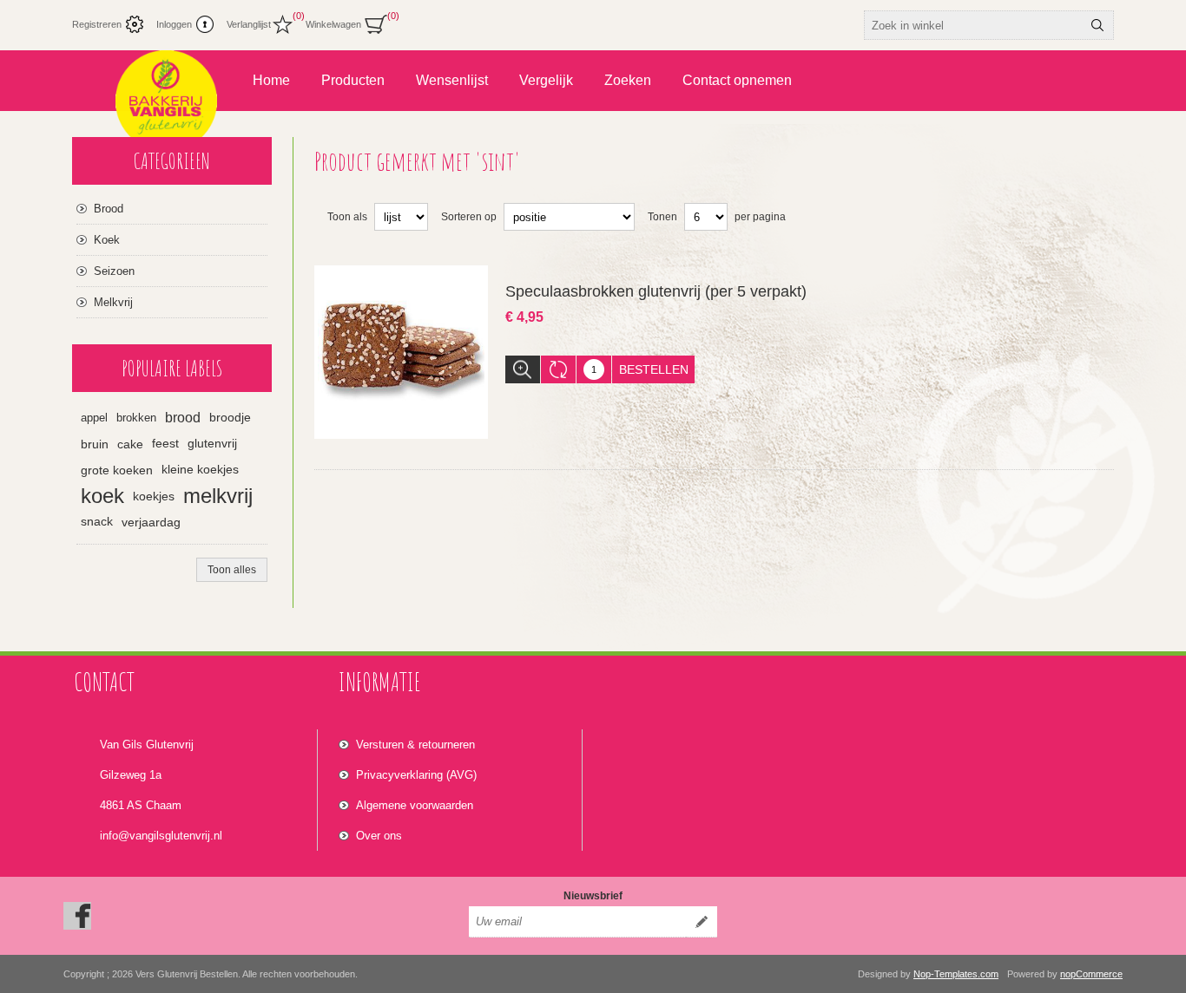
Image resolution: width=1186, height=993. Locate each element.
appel (94, 417)
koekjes (154, 496)
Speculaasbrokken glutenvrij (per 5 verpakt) (656, 291)
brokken (136, 417)
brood (183, 417)
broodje (230, 417)
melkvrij (218, 495)
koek (102, 495)
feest (165, 443)
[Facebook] (77, 916)
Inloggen (174, 24)
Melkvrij (113, 302)
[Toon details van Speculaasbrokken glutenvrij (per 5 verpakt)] (401, 352)
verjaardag (151, 522)
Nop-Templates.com (955, 974)
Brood (108, 208)
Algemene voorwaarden (414, 805)
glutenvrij (212, 443)
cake (130, 444)
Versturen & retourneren (415, 744)
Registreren (97, 24)
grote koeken (117, 470)
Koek (107, 239)
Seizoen (114, 271)
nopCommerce (1091, 974)
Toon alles (232, 570)
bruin (95, 444)
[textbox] (973, 25)
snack (97, 521)
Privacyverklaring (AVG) (416, 774)
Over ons (379, 835)
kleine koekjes (200, 469)
